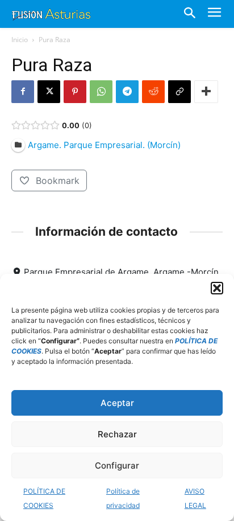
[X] (48, 91)
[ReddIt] (153, 91)
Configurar (117, 465)
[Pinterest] (75, 91)
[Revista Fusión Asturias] (51, 13)
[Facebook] (22, 91)
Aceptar (117, 402)
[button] (217, 288)
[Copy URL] (179, 91)
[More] (206, 91)
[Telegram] (127, 91)
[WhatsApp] (101, 91)
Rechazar (117, 434)
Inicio (19, 39)
